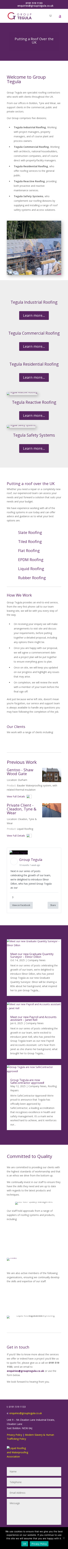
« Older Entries (15, 1137)
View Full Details (17, 796)
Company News (37, 960)
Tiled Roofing (30, 541)
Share (53, 905)
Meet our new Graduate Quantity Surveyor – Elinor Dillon (32, 955)
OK (24, 1543)
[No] (63, 1538)
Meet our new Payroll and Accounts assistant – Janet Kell (33, 1018)
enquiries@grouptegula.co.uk (25, 1413)
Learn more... (34, 315)
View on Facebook (21, 905)
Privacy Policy (14, 1434)
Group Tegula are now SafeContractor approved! (27, 1081)
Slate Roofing (30, 532)
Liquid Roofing (31, 568)
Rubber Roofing (32, 577)
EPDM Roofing (30, 559)
